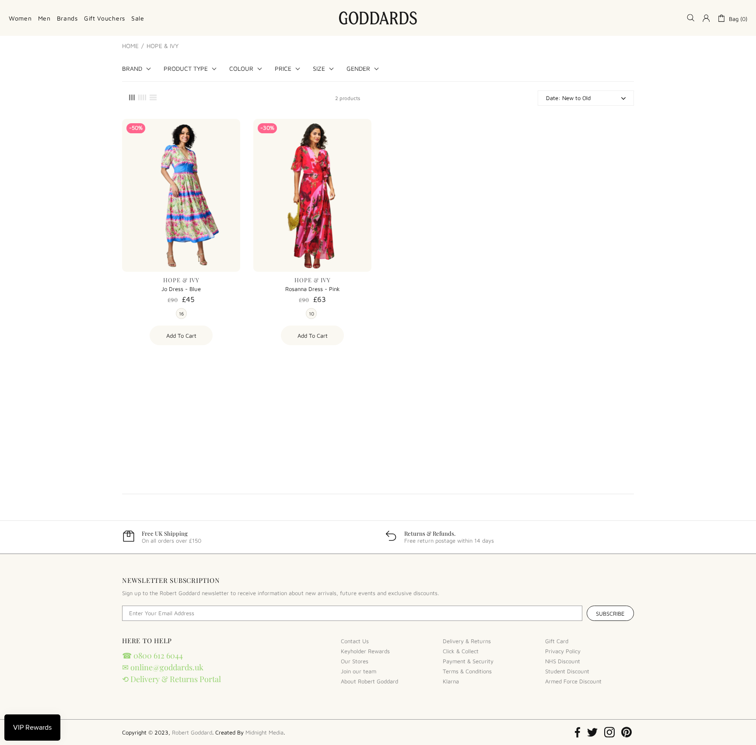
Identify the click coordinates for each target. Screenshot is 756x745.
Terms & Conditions (467, 671)
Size (319, 69)
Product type (186, 69)
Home (130, 45)
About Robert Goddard (369, 681)
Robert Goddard (378, 18)
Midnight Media (264, 732)
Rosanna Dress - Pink (312, 288)
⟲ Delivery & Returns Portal (171, 679)
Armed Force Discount (573, 681)
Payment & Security (468, 661)
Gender (358, 69)
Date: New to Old (568, 97)
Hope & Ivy (181, 280)
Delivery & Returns (467, 641)
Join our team (358, 671)
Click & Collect (461, 651)
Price (283, 69)
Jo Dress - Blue (181, 288)
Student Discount (567, 671)
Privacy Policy (563, 651)
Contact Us (355, 641)
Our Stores (354, 661)
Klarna (451, 681)
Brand (132, 69)
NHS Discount (562, 661)
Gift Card (556, 641)
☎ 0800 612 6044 (152, 655)
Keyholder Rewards (365, 651)
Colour (241, 69)
